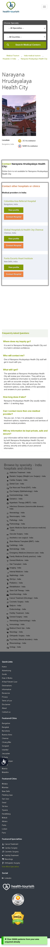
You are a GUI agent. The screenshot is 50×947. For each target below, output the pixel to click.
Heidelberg (6, 814)
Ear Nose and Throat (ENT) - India (23, 488)
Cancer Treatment (11, 844)
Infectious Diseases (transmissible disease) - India (27, 507)
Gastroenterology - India (19, 495)
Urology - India (15, 647)
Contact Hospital (13, 217)
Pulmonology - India (17, 524)
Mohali (4, 818)
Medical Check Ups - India (20, 628)
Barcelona (6, 731)
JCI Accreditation (29, 141)
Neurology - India (16, 632)
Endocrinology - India (18, 609)
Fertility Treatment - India (19, 613)
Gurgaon (5, 746)
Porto (4, 825)
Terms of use (7, 701)
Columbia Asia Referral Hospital (20, 201)
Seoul (4, 803)
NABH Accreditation (30, 146)
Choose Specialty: (11, 23)
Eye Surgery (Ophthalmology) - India (24, 491)
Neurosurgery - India (17, 516)
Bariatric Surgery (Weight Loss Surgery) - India (28, 476)
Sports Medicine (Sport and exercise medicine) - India (28, 529)
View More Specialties (10, 867)
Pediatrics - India (16, 583)
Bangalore (6, 723)
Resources (6, 693)
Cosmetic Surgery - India (19, 602)
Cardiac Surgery (11, 848)
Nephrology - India (17, 575)
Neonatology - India (17, 513)
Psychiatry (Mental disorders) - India (24, 639)
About (4, 708)
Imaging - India (15, 568)
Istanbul (5, 750)
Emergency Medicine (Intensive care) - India (27, 553)
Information (6, 689)
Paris (4, 833)
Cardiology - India (16, 545)
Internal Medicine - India (19, 572)
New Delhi (6, 791)
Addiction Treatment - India (20, 473)
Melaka (5, 784)
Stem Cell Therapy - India (19, 590)
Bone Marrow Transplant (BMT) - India (24, 541)
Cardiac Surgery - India (18, 480)
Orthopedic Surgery (12, 863)
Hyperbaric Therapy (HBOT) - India (23, 503)
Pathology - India (16, 520)
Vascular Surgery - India (19, 534)
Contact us (6, 712)
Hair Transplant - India (18, 564)
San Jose (5, 799)
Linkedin (8, 878)
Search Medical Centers (28, 45)
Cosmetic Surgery (12, 852)
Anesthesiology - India (18, 594)
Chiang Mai (6, 742)
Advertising (6, 671)
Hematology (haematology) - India (23, 621)
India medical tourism (32, 56)
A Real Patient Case (9, 682)
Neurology (9, 859)
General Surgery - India (18, 617)
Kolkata (5, 757)
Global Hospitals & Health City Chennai (23, 229)
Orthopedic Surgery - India (20, 636)
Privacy (5, 697)
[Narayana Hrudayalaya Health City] (19, 115)
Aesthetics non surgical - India (21, 538)
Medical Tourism (13, 56)
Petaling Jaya (7, 795)
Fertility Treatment (12, 855)
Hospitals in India (9, 59)
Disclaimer (6, 704)
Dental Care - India (17, 484)
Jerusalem (6, 754)
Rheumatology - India (18, 643)
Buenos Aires (7, 735)
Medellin (5, 772)
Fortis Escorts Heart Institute (18, 258)
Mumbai (5, 788)
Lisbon (4, 829)
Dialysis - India (15, 606)
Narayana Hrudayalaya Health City (34, 59)
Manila (4, 769)
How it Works (7, 678)
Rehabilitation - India (17, 587)
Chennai (5, 738)
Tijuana (5, 810)
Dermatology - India (17, 549)
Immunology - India (17, 624)
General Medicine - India (19, 560)
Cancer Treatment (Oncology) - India (24, 598)
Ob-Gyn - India (15, 579)
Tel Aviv (5, 806)
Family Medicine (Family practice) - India (25, 556)
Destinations (7, 686)
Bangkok (5, 727)
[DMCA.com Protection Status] (18, 918)
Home (4, 667)
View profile (13, 210)
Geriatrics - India (16, 499)
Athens (4, 821)
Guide (4, 674)
